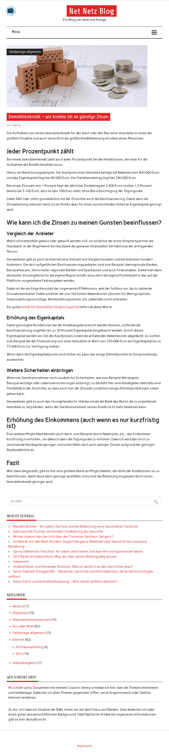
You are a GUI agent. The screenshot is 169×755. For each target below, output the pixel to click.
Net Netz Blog (91, 11)
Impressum (84, 746)
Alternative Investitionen (31, 620)
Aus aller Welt (23, 626)
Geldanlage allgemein (25, 52)
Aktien (17, 606)
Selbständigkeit (23, 663)
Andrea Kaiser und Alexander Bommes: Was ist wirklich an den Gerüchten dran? (72, 567)
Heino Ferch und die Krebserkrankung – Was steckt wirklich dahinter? (65, 582)
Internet (18, 640)
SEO (19, 654)
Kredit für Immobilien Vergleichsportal (50, 307)
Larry (16, 125)
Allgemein (20, 613)
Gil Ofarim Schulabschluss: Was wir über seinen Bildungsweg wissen (65, 557)
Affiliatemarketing (29, 647)
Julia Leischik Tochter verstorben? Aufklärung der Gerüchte (58, 532)
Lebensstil (21, 562)
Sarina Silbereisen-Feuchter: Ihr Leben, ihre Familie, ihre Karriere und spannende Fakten (78, 551)
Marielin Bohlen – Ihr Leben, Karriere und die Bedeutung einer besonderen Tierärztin (75, 526)
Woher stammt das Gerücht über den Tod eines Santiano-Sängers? (63, 537)
